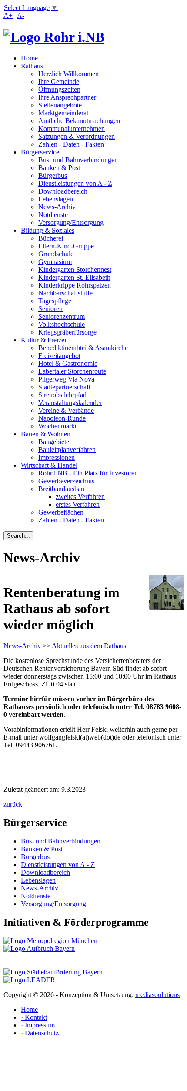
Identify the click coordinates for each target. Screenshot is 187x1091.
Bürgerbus (52, 175)
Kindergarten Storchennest (74, 269)
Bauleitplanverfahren (67, 449)
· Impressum (38, 1025)
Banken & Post (59, 167)
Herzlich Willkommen (68, 73)
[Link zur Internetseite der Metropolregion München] (50, 940)
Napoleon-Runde (62, 418)
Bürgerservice (40, 152)
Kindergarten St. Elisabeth (74, 277)
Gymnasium (55, 261)
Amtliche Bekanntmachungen (79, 120)
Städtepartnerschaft (64, 387)
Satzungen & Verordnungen (76, 136)
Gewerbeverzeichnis (66, 481)
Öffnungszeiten (59, 89)
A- (20, 15)
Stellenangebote (60, 105)
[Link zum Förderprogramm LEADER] (29, 980)
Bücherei (50, 238)
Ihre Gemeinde (58, 81)
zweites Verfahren (80, 496)
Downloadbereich (62, 191)
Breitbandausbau (61, 488)
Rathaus (32, 66)
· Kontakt (34, 1017)
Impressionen (56, 457)
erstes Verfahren (78, 504)
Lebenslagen (55, 199)
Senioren (50, 308)
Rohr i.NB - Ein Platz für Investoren (88, 473)
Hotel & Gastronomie (67, 363)
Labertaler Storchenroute (72, 371)
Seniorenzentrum (61, 316)
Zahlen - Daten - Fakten (71, 144)
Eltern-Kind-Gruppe (66, 246)
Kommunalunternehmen (71, 128)
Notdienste (53, 214)
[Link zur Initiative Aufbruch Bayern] (39, 948)
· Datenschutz (40, 1033)
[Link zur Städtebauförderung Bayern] (53, 972)
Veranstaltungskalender (70, 402)
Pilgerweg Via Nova (66, 379)
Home (29, 58)
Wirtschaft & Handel (49, 465)
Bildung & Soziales (47, 230)
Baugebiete (53, 441)
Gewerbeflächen (60, 512)
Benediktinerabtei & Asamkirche (83, 347)
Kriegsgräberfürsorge (67, 332)
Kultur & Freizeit (44, 340)
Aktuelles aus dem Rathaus (89, 645)
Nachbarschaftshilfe (65, 293)
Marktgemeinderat (63, 113)
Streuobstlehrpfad (62, 394)
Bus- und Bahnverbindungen (78, 160)
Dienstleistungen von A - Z (75, 183)
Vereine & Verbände (66, 410)
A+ (8, 15)
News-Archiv (57, 207)
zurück (12, 804)
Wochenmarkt (57, 426)
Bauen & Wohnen (45, 434)
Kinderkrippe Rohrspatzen (74, 285)
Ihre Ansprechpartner (67, 97)
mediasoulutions (157, 994)
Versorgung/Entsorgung (71, 222)
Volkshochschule (61, 324)
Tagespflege (54, 301)
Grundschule (55, 254)
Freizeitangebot (59, 355)
